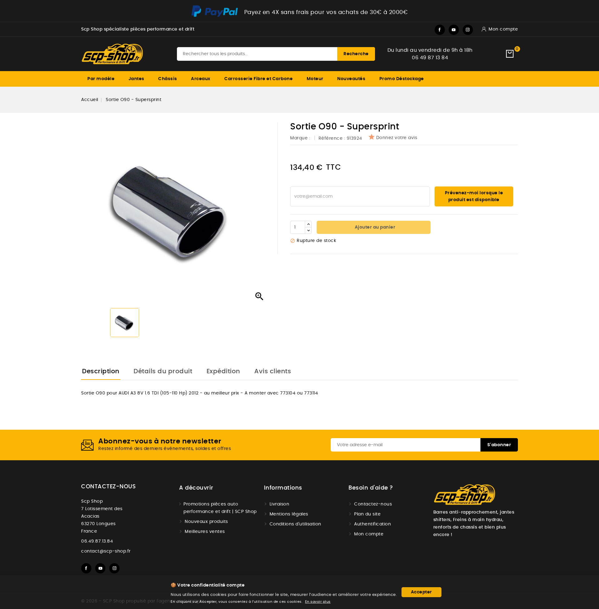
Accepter (421, 592)
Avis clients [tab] (272, 371)
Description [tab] (100, 371)
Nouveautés (351, 79)
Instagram (468, 30)
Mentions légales (289, 514)
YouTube (454, 30)
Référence (331, 138)
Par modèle (100, 79)
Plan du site (367, 514)
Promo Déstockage (401, 79)
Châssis (167, 79)
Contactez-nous (108, 487)
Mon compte (368, 534)
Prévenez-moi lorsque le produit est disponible (474, 196)
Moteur (315, 79)
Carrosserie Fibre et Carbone (258, 79)
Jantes (136, 79)
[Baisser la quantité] (308, 230)
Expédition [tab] (223, 371)
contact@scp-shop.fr (106, 551)
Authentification (372, 524)
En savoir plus (318, 601)
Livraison (280, 504)
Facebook (440, 30)
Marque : (301, 138)
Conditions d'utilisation (295, 524)
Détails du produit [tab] (163, 371)
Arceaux (201, 79)
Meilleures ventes (205, 531)
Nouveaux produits (206, 522)
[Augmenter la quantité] (308, 224)
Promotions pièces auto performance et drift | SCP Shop (220, 508)
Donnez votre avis (396, 138)
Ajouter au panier (374, 227)
